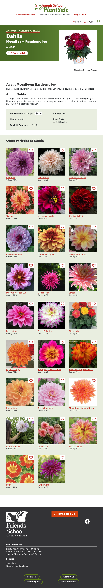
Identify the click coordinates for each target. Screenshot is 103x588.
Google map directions (17, 566)
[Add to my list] (31, 150)
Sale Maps (11, 563)
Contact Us (68, 576)
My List (90, 22)
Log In (78, 22)
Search (98, 21)
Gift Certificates (68, 581)
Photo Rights (33, 581)
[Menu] (5, 22)
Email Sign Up (66, 513)
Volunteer (31, 576)
